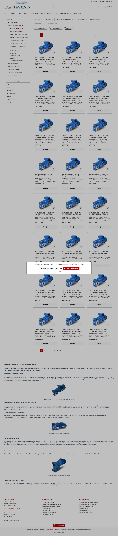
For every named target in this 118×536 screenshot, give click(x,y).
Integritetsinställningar (46, 268)
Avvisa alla (59, 268)
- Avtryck (59, 271)
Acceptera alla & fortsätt (71, 268)
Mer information (79, 264)
